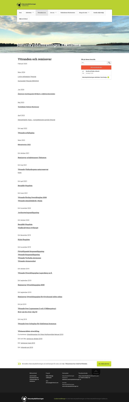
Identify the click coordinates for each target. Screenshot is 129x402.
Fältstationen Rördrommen (68, 12)
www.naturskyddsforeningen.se (70, 386)
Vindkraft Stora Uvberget (28, 228)
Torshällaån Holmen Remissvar (28, 107)
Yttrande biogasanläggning (29, 254)
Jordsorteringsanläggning (28, 212)
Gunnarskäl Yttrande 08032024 (28, 81)
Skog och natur (83, 12)
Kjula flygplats (24, 239)
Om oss (52, 12)
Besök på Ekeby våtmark (92, 71)
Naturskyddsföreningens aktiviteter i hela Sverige (94, 77)
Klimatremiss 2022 (24, 145)
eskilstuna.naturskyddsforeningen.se (71, 379)
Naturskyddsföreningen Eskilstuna (49, 44)
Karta (19, 173)
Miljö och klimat (23, 19)
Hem (20, 12)
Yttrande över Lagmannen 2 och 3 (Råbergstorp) (37, 308)
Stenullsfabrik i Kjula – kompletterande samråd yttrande (36, 120)
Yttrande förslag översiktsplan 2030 (32, 197)
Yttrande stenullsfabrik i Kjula (30, 201)
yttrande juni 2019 (27, 347)
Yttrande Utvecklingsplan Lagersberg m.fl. (35, 273)
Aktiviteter (29, 12)
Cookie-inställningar (60, 399)
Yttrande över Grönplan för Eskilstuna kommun (37, 324)
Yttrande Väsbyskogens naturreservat (33, 169)
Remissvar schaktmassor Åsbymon (32, 157)
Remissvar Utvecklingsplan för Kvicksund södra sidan (40, 297)
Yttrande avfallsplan (26, 133)
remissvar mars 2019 (28, 343)
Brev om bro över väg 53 (27, 312)
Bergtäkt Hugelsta (25, 185)
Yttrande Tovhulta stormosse (29, 258)
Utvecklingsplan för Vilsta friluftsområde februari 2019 (45, 334)
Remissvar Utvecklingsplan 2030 (31, 285)
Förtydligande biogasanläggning (31, 251)
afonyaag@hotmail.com (52, 382)
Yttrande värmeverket (27, 261)
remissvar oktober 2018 (34, 339)
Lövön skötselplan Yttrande (27, 77)
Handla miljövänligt (98, 12)
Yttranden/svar (42, 12)
